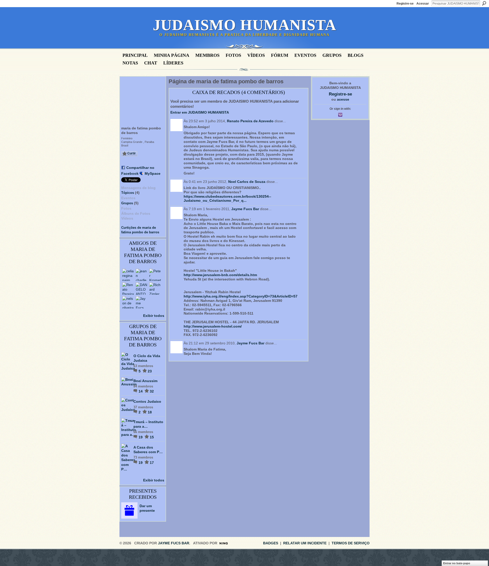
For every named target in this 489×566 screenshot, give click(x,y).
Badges (270, 543)
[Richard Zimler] (155, 288)
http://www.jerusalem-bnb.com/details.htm (220, 275)
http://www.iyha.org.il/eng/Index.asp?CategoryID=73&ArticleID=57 (240, 296)
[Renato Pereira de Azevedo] (128, 288)
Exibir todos (153, 316)
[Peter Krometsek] (155, 275)
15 (152, 437)
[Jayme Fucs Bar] (142, 302)
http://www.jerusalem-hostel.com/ (213, 326)
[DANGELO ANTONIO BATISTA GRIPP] (142, 288)
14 (141, 391)
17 (152, 463)
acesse (343, 99)
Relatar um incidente (305, 543)
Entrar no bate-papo (456, 563)
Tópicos (127, 193)
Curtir (131, 153)
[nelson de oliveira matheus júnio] (128, 302)
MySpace (152, 173)
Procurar (484, 3)
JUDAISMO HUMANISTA (244, 25)
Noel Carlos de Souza (246, 182)
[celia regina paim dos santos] (128, 275)
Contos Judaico (147, 401)
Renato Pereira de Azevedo (250, 121)
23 (150, 371)
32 (152, 391)
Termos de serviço (351, 543)
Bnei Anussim (145, 381)
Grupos (127, 203)
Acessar (422, 3)
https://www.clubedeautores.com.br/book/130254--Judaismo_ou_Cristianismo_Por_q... (227, 198)
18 (150, 412)
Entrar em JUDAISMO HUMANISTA (199, 112)
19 (141, 437)
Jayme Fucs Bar (245, 209)
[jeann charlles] (142, 275)
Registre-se (405, 3)
